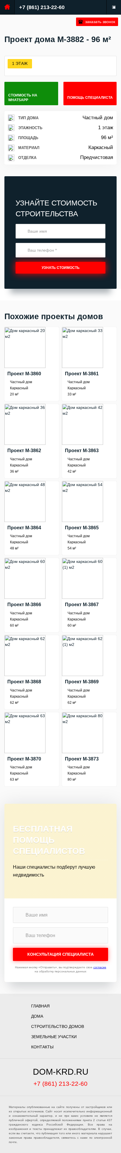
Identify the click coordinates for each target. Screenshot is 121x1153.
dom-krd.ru (60, 1071)
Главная (40, 1006)
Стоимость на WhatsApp (22, 97)
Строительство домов (57, 1026)
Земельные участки (54, 1036)
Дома (37, 1016)
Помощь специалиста (90, 98)
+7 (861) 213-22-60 (42, 7)
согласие (99, 967)
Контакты (42, 1047)
